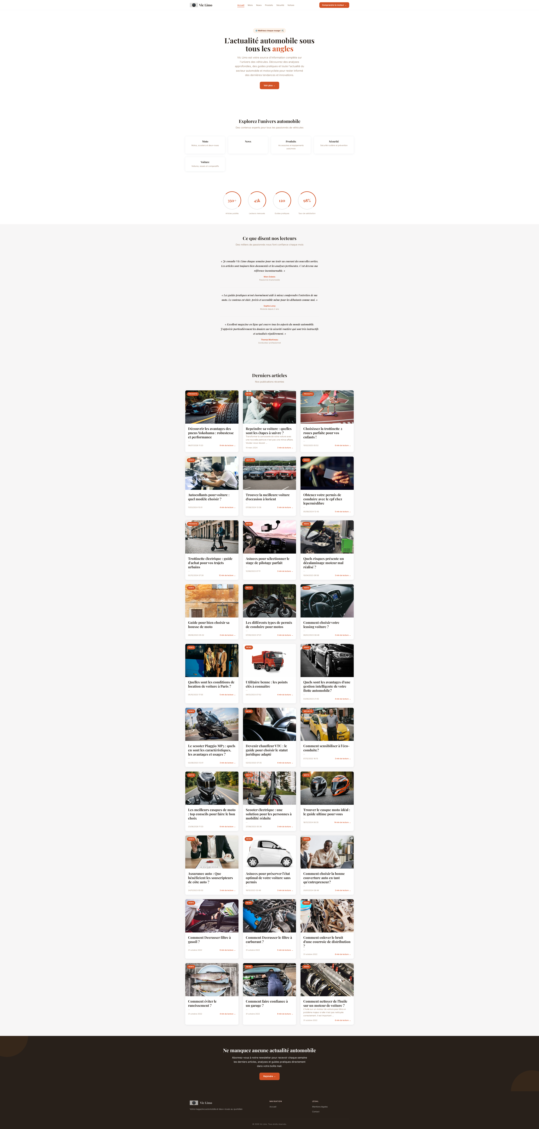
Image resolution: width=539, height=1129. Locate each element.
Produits (269, 5)
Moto (250, 5)
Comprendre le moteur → (334, 5)
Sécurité (280, 5)
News (259, 5)
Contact (315, 1111)
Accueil (240, 5)
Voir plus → (269, 85)
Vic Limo (205, 5)
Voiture (290, 5)
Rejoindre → (269, 1076)
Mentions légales (320, 1106)
